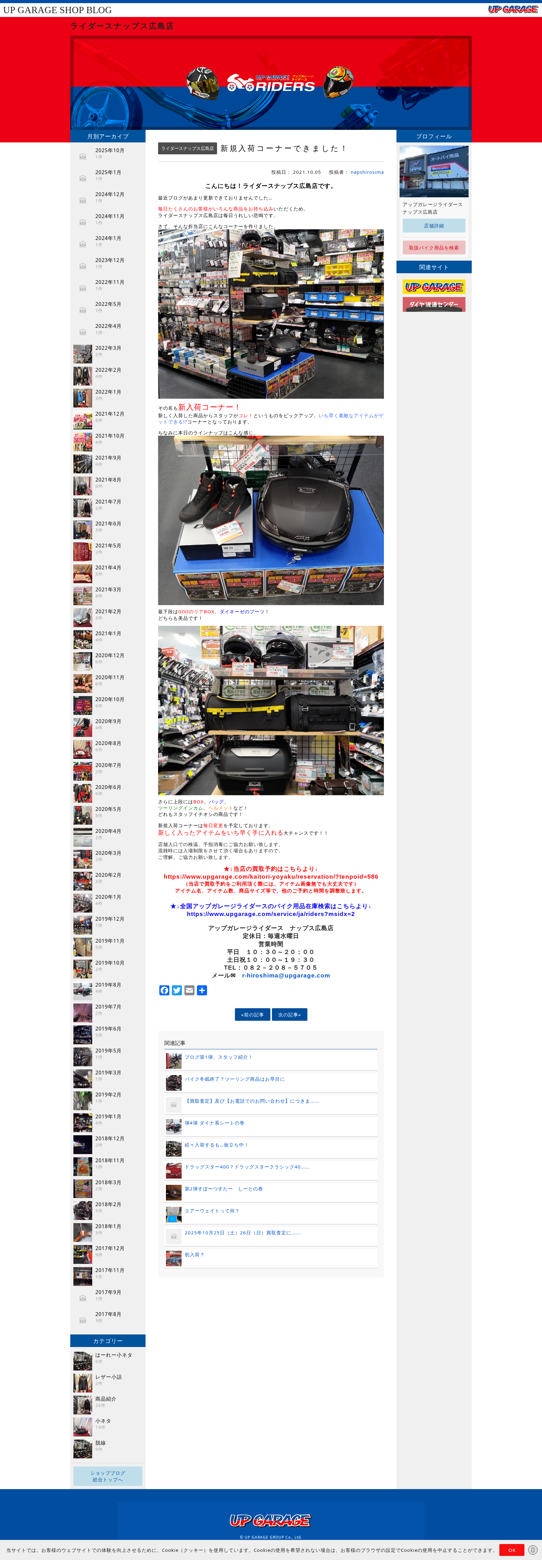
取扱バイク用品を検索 (434, 247)
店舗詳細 (434, 225)
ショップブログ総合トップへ (107, 1476)
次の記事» (289, 1014)
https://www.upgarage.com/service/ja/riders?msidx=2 (271, 914)
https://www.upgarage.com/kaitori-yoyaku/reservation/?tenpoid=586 (271, 876)
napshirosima (367, 172)
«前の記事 (252, 1014)
